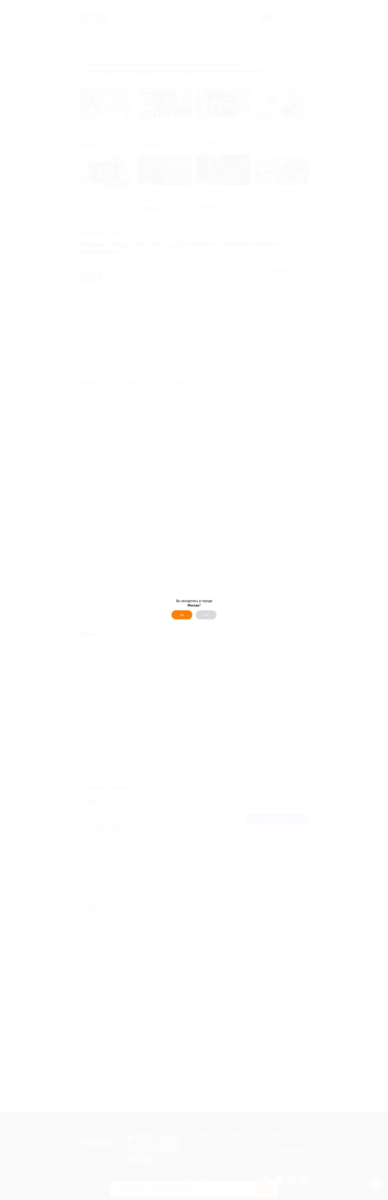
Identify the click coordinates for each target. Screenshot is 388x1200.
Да (182, 615)
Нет (206, 615)
